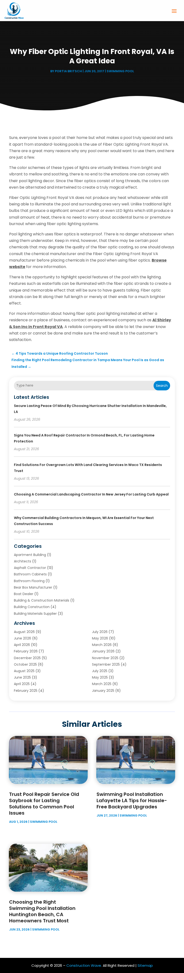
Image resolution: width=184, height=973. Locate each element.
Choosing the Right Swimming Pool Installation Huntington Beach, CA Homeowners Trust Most (42, 911)
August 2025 (24, 671)
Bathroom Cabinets (30, 574)
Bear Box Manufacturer (33, 587)
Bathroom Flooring (29, 581)
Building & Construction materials (41, 600)
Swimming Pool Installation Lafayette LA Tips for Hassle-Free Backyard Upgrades (132, 800)
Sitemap (145, 965)
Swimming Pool (120, 71)
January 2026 (103, 651)
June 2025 (22, 677)
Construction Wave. (84, 965)
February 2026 (26, 651)
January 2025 (103, 690)
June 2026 (22, 638)
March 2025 (101, 683)
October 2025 (25, 664)
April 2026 (22, 644)
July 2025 (99, 671)
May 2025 (100, 677)
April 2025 (22, 683)
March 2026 (102, 644)
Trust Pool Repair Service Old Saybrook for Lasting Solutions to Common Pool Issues (44, 803)
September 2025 (106, 664)
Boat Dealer (23, 593)
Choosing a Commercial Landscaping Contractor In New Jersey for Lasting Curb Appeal (91, 494)
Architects (22, 561)
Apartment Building (30, 554)
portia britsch (68, 71)
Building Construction (32, 606)
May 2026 (100, 638)
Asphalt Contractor (30, 567)
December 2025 (27, 658)
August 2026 (24, 631)
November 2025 (105, 658)
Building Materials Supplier (35, 613)
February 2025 (25, 690)
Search (162, 385)
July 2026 (100, 631)
